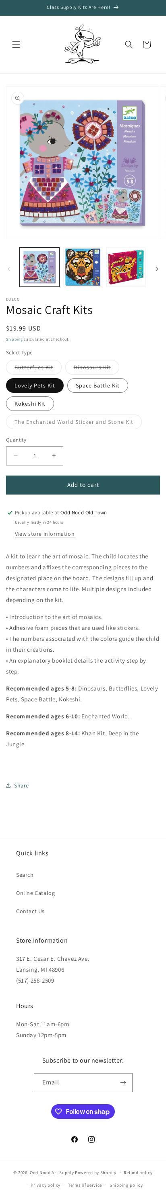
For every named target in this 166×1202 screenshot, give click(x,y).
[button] (16, 44)
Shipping (14, 339)
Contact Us (30, 911)
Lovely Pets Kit (35, 385)
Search (25, 874)
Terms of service (85, 1185)
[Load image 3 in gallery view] (126, 267)
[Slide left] (9, 269)
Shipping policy (126, 1185)
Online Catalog (35, 893)
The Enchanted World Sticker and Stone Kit (78, 423)
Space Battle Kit (98, 385)
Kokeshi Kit (30, 403)
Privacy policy (45, 1185)
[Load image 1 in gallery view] (39, 267)
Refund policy (138, 1172)
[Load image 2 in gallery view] (83, 267)
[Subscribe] (123, 1082)
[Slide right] (157, 269)
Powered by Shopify (95, 1172)
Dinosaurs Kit (96, 369)
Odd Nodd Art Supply (52, 1172)
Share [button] (21, 785)
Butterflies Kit (38, 369)
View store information (45, 533)
